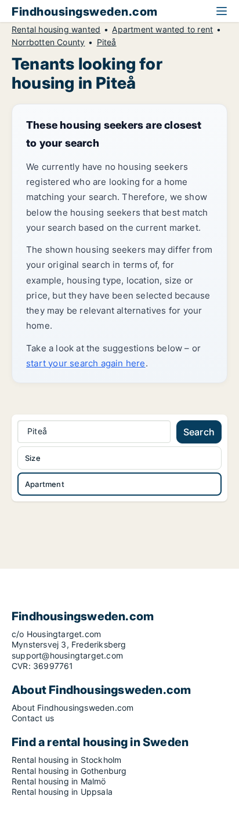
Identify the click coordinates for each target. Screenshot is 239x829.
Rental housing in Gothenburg (69, 771)
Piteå (107, 42)
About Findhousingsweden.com (72, 707)
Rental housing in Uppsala (62, 792)
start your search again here (86, 363)
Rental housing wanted (56, 29)
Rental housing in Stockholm (66, 760)
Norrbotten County (48, 42)
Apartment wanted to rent (162, 29)
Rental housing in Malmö (59, 781)
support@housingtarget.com (67, 655)
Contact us (33, 718)
